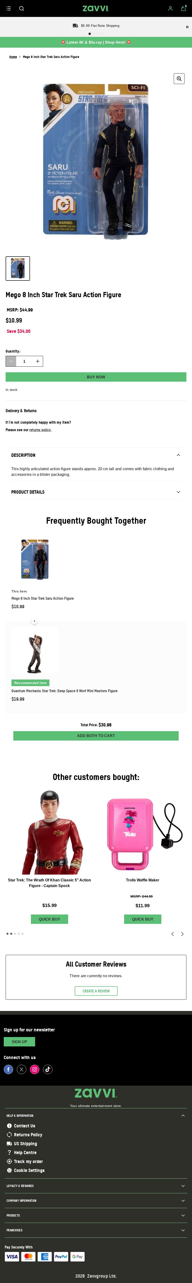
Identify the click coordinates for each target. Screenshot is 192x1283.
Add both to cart (96, 736)
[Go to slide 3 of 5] (15, 934)
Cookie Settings (29, 1170)
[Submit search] (21, 8)
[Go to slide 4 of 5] (19, 934)
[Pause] (187, 27)
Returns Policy (28, 1134)
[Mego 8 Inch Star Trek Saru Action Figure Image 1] (18, 268)
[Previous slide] (173, 934)
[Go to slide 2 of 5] (11, 934)
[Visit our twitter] (21, 1069)
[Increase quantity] (38, 361)
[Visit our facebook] (8, 1069)
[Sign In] (170, 8)
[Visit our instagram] (34, 1069)
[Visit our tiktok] (47, 1069)
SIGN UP (19, 1042)
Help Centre (25, 1152)
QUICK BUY (49, 919)
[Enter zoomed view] (179, 78)
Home (13, 57)
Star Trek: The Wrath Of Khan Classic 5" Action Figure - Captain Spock (49, 883)
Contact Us (24, 1126)
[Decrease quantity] (11, 361)
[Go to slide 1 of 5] (7, 934)
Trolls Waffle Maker (142, 880)
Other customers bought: (96, 777)
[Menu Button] (8, 8)
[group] (96, 162)
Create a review (96, 991)
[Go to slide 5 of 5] (22, 934)
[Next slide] (182, 934)
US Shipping (25, 1143)
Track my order (28, 1161)
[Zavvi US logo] (96, 8)
